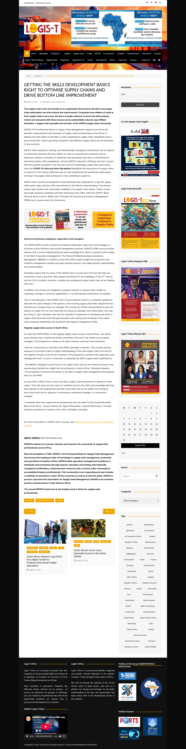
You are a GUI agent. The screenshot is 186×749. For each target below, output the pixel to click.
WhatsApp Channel (43, 3)
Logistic (67, 54)
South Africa (32, 552)
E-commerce (109, 54)
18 (129, 430)
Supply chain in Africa (148, 618)
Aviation (152, 536)
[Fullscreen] (64, 736)
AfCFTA (98, 54)
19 (135, 430)
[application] (45, 726)
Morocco (127, 589)
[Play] (27, 736)
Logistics (151, 577)
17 (124, 430)
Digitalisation (51, 60)
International (101, 60)
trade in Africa (131, 629)
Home (33, 54)
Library (112, 60)
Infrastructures (133, 54)
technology (131, 624)
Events (90, 60)
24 (124, 435)
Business (129, 548)
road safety (130, 600)
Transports (55, 54)
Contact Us (145, 60)
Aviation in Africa (131, 542)
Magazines (64, 60)
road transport (149, 600)
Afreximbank (149, 525)
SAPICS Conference (45, 500)
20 (140, 430)
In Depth (120, 54)
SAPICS (29, 500)
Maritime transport (149, 583)
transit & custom (140, 635)
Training (157, 54)
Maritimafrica (29, 3)
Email (123, 94)
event (142, 560)
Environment (129, 560)
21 (146, 430)
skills (60, 500)
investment (131, 571)
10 (124, 424)
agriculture (130, 531)
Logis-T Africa (132, 577)
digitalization (131, 554)
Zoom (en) (122, 60)
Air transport (149, 531)
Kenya (151, 571)
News (53, 102)
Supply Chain (79, 54)
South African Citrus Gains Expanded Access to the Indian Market (90, 553)
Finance (153, 560)
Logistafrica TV (78, 60)
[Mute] (60, 736)
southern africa (149, 612)
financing (129, 566)
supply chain (129, 618)
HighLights (43, 54)
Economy (150, 554)
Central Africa (149, 548)
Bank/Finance (150, 542)
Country (133, 60)
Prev (31, 511)
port (128, 595)
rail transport (148, 595)
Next (107, 511)
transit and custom (132, 641)
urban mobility (150, 647)
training (151, 629)
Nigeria (139, 589)
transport (151, 641)
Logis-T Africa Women (34, 60)
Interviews (146, 54)
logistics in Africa (130, 583)
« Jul (123, 453)
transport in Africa (131, 647)
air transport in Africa (133, 536)
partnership (152, 589)
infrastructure (149, 566)
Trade (89, 54)
